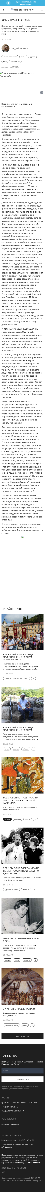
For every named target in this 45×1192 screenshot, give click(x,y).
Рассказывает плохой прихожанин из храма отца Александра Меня (22, 879)
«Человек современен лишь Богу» (21, 939)
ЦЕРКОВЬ (15, 67)
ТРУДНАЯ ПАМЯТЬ (10, 1107)
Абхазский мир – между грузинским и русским (18, 728)
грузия (7, 678)
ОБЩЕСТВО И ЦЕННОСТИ (13, 1111)
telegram (5, 1124)
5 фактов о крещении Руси (19, 1009)
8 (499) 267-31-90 (26, 1140)
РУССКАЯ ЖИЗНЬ (19, 1103)
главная (5, 67)
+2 (33, 678)
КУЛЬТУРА (34, 1103)
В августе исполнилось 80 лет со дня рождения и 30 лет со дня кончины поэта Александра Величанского (21, 947)
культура (7, 960)
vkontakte (15, 1124)
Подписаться (22, 1079)
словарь (7, 819)
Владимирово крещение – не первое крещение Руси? (19, 1014)
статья (23, 57)
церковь (32, 57)
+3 (33, 749)
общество (27, 960)
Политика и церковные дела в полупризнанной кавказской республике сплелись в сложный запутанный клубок (20, 666)
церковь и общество (10, 57)
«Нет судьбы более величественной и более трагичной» (20, 808)
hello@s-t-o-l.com (9, 1140)
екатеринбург (15, 61)
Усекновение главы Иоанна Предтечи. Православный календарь (20, 800)
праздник (17, 819)
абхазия (16, 678)
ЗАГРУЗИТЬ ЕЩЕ (22, 1036)
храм (4, 61)
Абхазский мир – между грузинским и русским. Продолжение (18, 657)
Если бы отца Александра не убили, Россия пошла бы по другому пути (21, 871)
